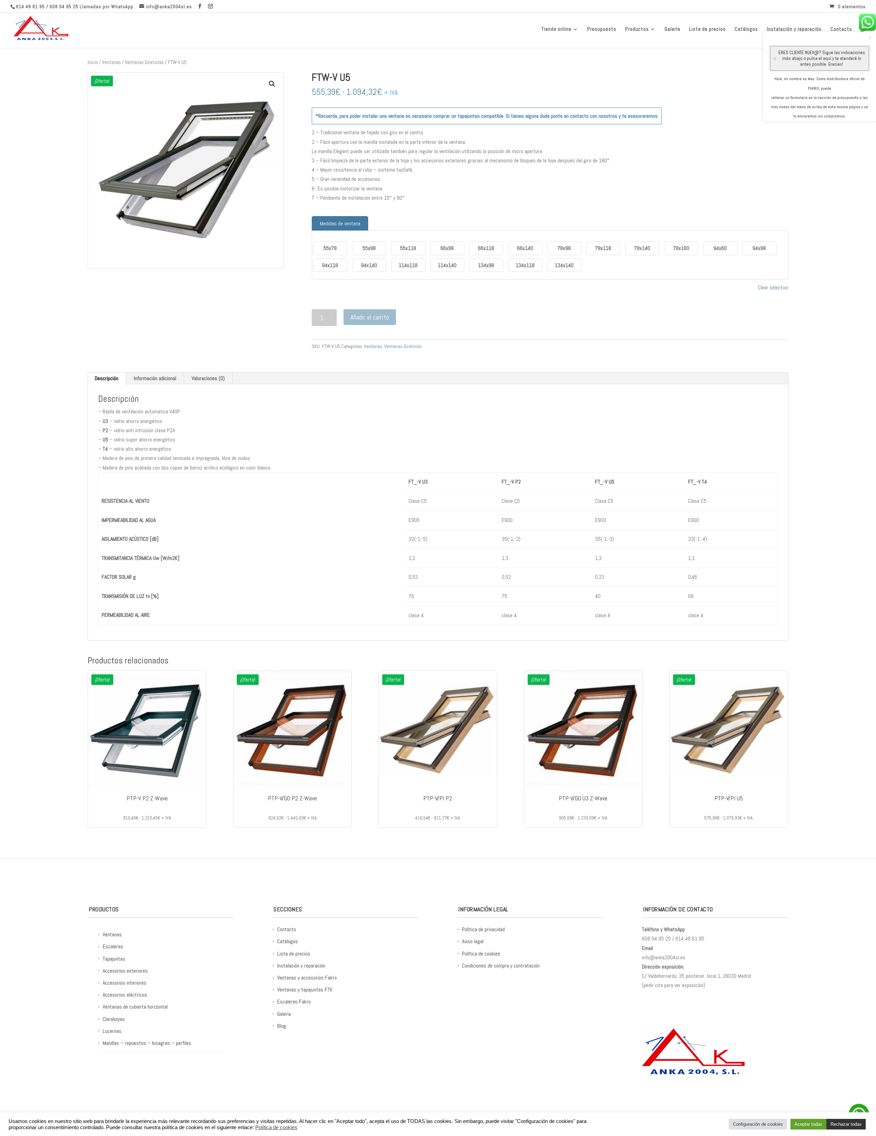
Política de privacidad (483, 929)
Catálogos (746, 29)
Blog (281, 1025)
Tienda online (556, 29)
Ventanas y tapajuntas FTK (305, 989)
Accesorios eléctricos (125, 994)
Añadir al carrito (369, 317)
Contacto (286, 929)
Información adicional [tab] (155, 378)
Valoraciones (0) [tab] (208, 378)
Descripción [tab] (106, 378)
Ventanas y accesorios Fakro (307, 977)
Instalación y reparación (301, 965)
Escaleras (113, 946)
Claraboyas (114, 1019)
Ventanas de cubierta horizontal (135, 1006)
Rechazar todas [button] (846, 1124)
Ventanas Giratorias (144, 62)
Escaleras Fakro (294, 1001)
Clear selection (773, 287)
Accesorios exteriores (125, 970)
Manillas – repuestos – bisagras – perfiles (147, 1043)
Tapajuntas (114, 958)
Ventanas (111, 62)
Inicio (93, 62)
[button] (272, 84)
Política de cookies (481, 953)
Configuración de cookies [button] (758, 1124)
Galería (672, 29)
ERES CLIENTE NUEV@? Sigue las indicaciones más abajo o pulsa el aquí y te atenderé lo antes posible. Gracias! (821, 58)
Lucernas (112, 1031)
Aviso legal (473, 941)
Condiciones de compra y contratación (501, 965)
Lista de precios (707, 29)
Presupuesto (601, 29)
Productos (637, 29)
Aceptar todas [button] (808, 1124)
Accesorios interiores (124, 982)
